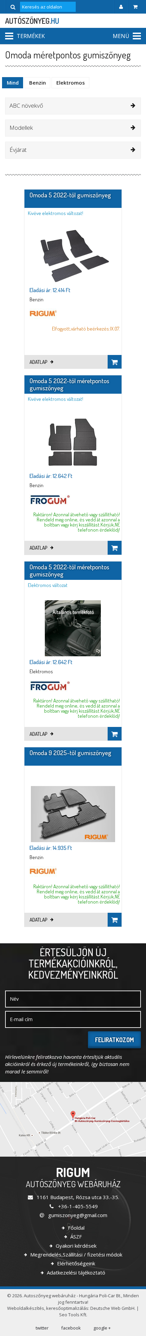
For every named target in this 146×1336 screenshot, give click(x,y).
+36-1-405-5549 (77, 1206)
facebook (71, 1328)
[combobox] (73, 105)
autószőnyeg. (32, 20)
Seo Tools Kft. (73, 1315)
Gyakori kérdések (75, 1245)
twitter (42, 1328)
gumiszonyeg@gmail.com (77, 1215)
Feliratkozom (114, 1040)
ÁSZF (75, 1236)
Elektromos (70, 82)
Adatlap (39, 362)
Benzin (37, 82)
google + (102, 1328)
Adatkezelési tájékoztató (75, 1272)
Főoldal (76, 1227)
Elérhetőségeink (75, 1263)
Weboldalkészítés (25, 1308)
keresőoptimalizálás (67, 1308)
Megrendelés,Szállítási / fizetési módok (75, 1254)
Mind (13, 82)
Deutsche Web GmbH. (112, 1308)
